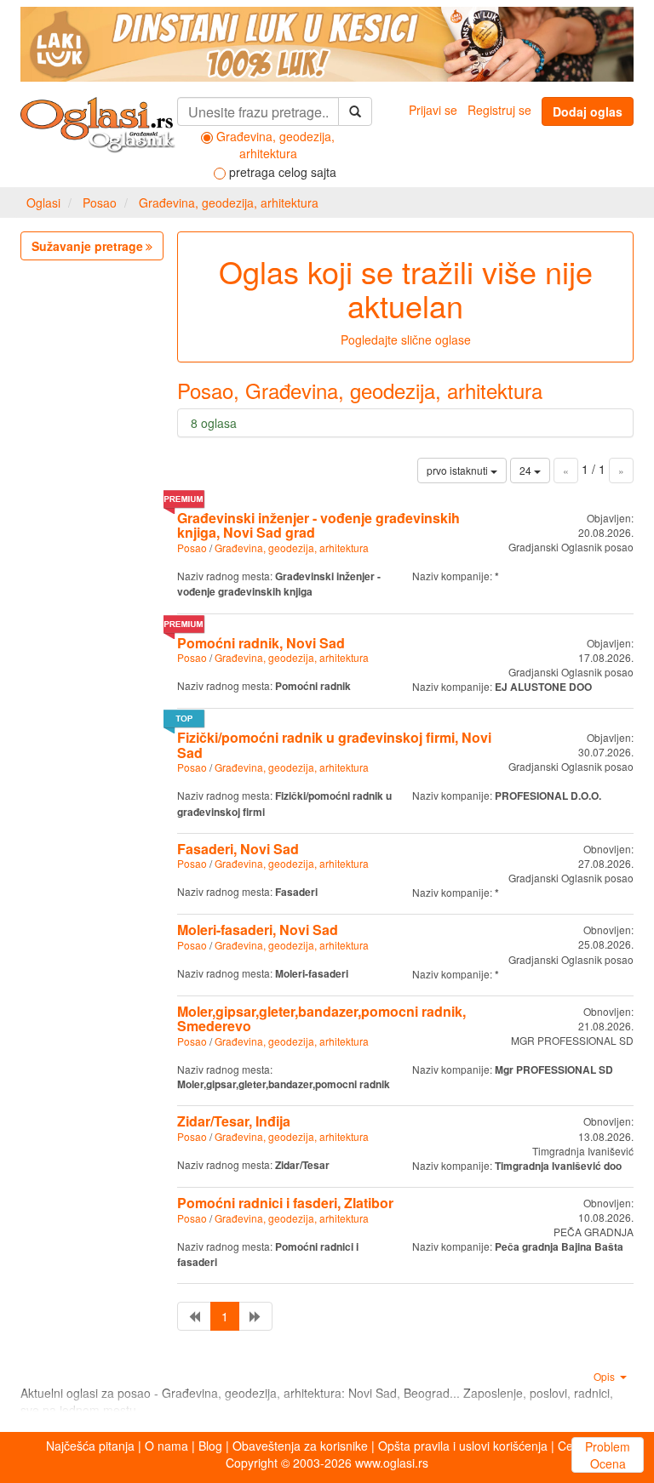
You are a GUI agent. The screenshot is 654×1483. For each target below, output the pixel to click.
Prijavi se (433, 109)
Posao (100, 202)
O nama (166, 1445)
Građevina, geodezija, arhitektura (228, 202)
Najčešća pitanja (90, 1445)
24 (526, 470)
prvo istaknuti (458, 470)
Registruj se (499, 109)
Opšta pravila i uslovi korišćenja (463, 1445)
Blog (210, 1445)
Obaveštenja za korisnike (300, 1445)
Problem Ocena (607, 1455)
